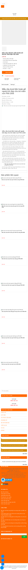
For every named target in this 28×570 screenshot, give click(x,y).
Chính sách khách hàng (6, 498)
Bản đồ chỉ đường (4, 492)
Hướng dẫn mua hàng (5, 493)
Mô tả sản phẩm (5, 84)
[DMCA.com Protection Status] (14, 484)
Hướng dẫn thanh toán (5, 495)
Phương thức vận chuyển (6, 497)
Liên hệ (2, 430)
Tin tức (2, 427)
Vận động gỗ (4, 420)
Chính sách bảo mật (5, 500)
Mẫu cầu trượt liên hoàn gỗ (14, 89)
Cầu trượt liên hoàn (9, 18)
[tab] (5, 84)
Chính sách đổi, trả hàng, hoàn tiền (8, 502)
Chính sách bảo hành (5, 503)
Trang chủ (4, 18)
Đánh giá (12, 84)
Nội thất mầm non (5, 422)
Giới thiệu (3, 415)
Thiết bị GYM (4, 425)
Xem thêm (25, 453)
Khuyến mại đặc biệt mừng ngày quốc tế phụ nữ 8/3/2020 (14, 461)
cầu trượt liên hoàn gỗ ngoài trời (13, 132)
